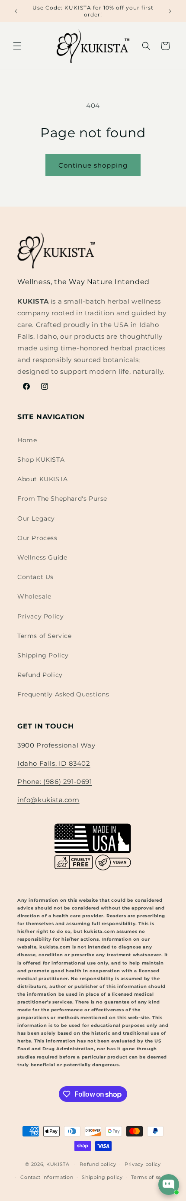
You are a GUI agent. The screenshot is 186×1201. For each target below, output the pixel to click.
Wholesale (34, 596)
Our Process (37, 538)
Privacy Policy (40, 616)
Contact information (46, 1177)
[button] (17, 45)
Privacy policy (143, 1164)
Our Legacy (36, 518)
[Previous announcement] (16, 11)
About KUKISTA (42, 479)
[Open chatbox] (168, 1184)
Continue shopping (93, 165)
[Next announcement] (170, 11)
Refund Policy (40, 675)
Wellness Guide (42, 557)
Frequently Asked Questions (63, 694)
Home (27, 440)
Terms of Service (44, 636)
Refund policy (98, 1164)
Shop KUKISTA (40, 459)
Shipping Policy (43, 655)
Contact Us (35, 577)
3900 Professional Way (56, 745)
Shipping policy (102, 1177)
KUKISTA (58, 1164)
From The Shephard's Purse (62, 498)
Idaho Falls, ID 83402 (53, 763)
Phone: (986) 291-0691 (54, 781)
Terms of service (152, 1177)
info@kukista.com (48, 800)
